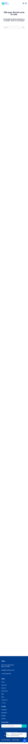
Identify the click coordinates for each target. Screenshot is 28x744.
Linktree (3, 718)
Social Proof (4, 691)
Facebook (4, 710)
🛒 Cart (3, 703)
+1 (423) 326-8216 (6, 673)
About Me (4, 685)
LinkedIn (3, 715)
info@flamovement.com (7, 670)
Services (3, 688)
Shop (2, 697)
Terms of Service (5, 740)
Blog (2, 694)
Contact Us (4, 700)
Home (3, 682)
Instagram (4, 713)
